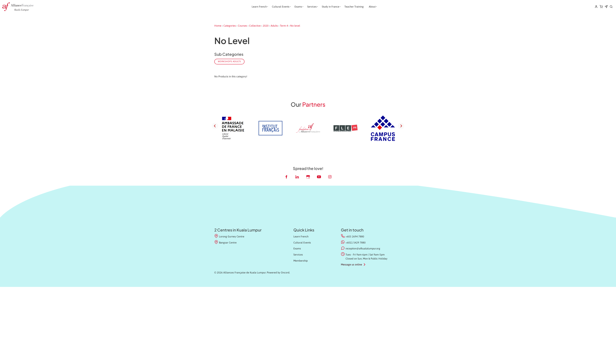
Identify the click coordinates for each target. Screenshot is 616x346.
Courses (242, 25)
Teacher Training (354, 6)
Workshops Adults (229, 61)
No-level (295, 25)
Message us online (351, 264)
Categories (229, 25)
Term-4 (284, 25)
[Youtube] (319, 177)
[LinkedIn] (297, 177)
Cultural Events (280, 6)
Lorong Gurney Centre (231, 236)
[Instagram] (330, 177)
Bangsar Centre (228, 242)
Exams (298, 6)
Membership (300, 260)
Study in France (330, 6)
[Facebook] (286, 177)
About (372, 6)
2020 (266, 25)
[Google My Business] (308, 177)
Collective (255, 25)
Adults (274, 25)
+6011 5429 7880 (356, 242)
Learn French (259, 6)
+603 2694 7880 (355, 236)
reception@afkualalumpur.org (363, 248)
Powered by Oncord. (278, 272)
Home (217, 25)
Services (312, 6)
